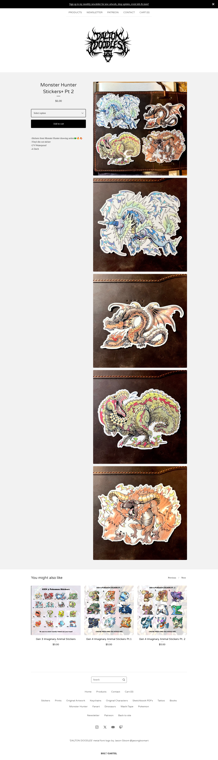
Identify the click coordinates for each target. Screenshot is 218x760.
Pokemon (143, 706)
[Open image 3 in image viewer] (140, 321)
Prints (58, 700)
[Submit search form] (124, 680)
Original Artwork (75, 700)
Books (173, 700)
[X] (105, 727)
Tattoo (161, 700)
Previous (172, 578)
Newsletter (94, 12)
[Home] (109, 44)
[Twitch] (121, 727)
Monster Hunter (78, 706)
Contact (129, 12)
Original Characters (117, 700)
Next (183, 578)
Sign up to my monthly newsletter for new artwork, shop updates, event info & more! (109, 4)
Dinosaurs (110, 706)
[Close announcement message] (213, 4)
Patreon (113, 12)
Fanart (96, 706)
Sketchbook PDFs (143, 700)
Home (88, 691)
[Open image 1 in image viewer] (140, 128)
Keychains (95, 700)
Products (75, 12)
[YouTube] (113, 727)
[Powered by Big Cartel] (109, 753)
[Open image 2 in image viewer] (140, 225)
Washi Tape (127, 706)
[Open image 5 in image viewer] (140, 513)
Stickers (45, 700)
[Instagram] (97, 727)
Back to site (124, 715)
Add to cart (58, 123)
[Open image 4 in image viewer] (140, 417)
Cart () (144, 12)
